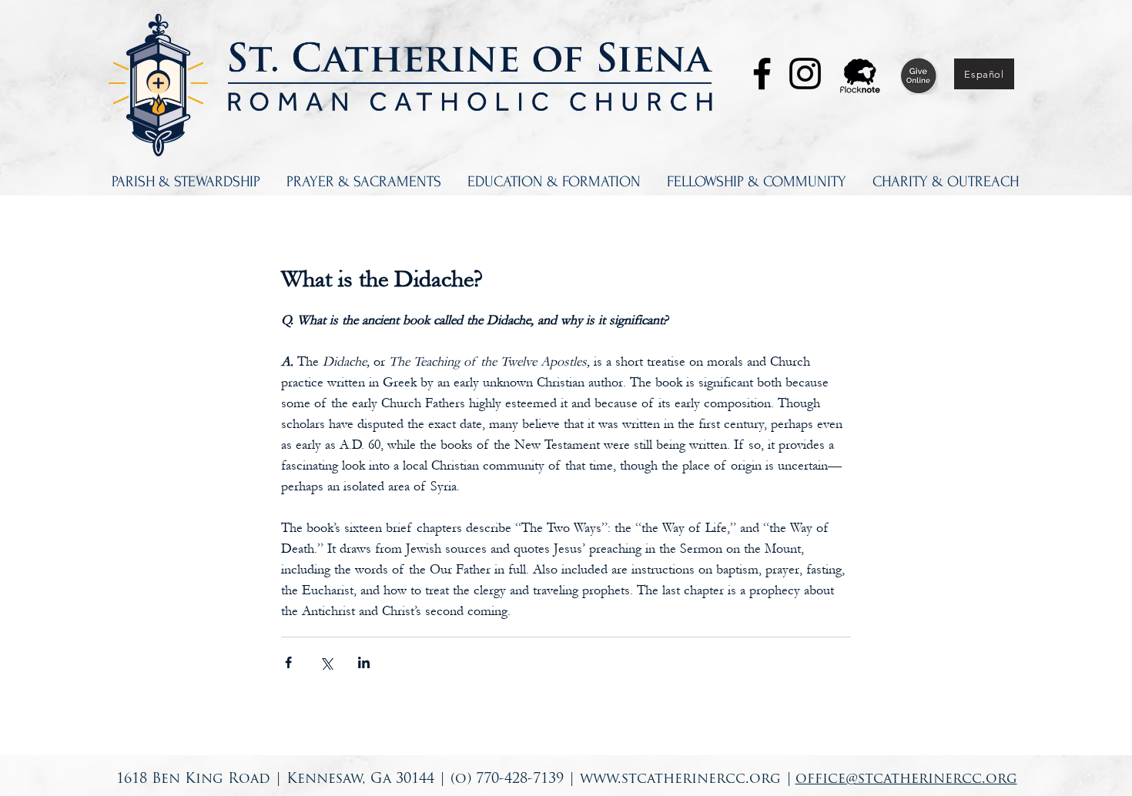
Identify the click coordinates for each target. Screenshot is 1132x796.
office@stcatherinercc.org (906, 780)
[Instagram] (805, 73)
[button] (186, 181)
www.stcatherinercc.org (680, 780)
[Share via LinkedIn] (364, 662)
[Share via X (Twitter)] (326, 662)
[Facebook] (762, 73)
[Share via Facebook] (288, 662)
